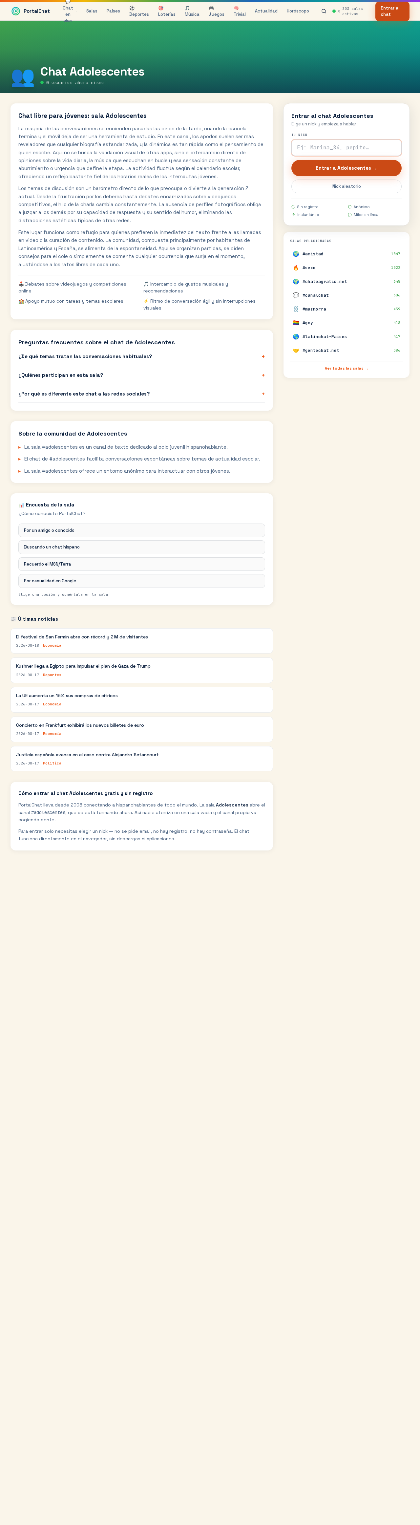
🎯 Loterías (167, 11)
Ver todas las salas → (346, 368)
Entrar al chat (390, 11)
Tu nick (299, 135)
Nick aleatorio (346, 186)
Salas (91, 11)
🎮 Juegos (216, 11)
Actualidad (266, 11)
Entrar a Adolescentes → (346, 168)
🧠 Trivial (240, 11)
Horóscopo (298, 11)
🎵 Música (192, 11)
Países (113, 11)
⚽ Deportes (139, 11)
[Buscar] (323, 11)
